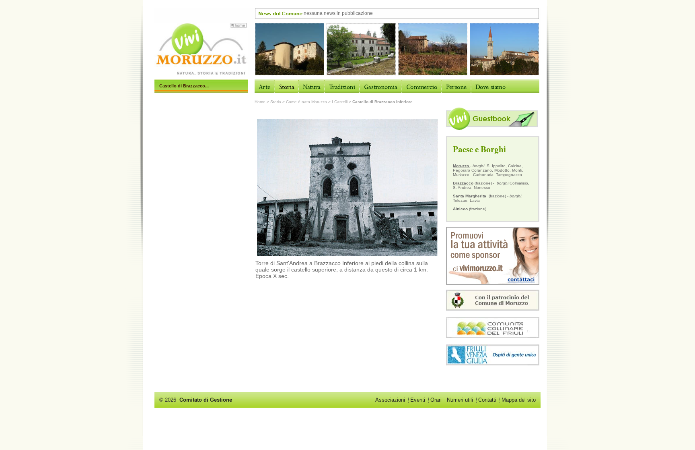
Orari (436, 400)
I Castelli (340, 102)
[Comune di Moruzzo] (492, 308)
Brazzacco (463, 183)
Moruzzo (461, 166)
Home (260, 102)
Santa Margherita (469, 196)
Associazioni (390, 400)
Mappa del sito (519, 400)
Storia (275, 102)
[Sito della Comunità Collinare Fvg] (492, 336)
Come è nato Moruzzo (306, 102)
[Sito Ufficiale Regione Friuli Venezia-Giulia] (492, 363)
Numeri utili (460, 400)
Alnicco (460, 209)
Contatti (487, 400)
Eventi (417, 400)
